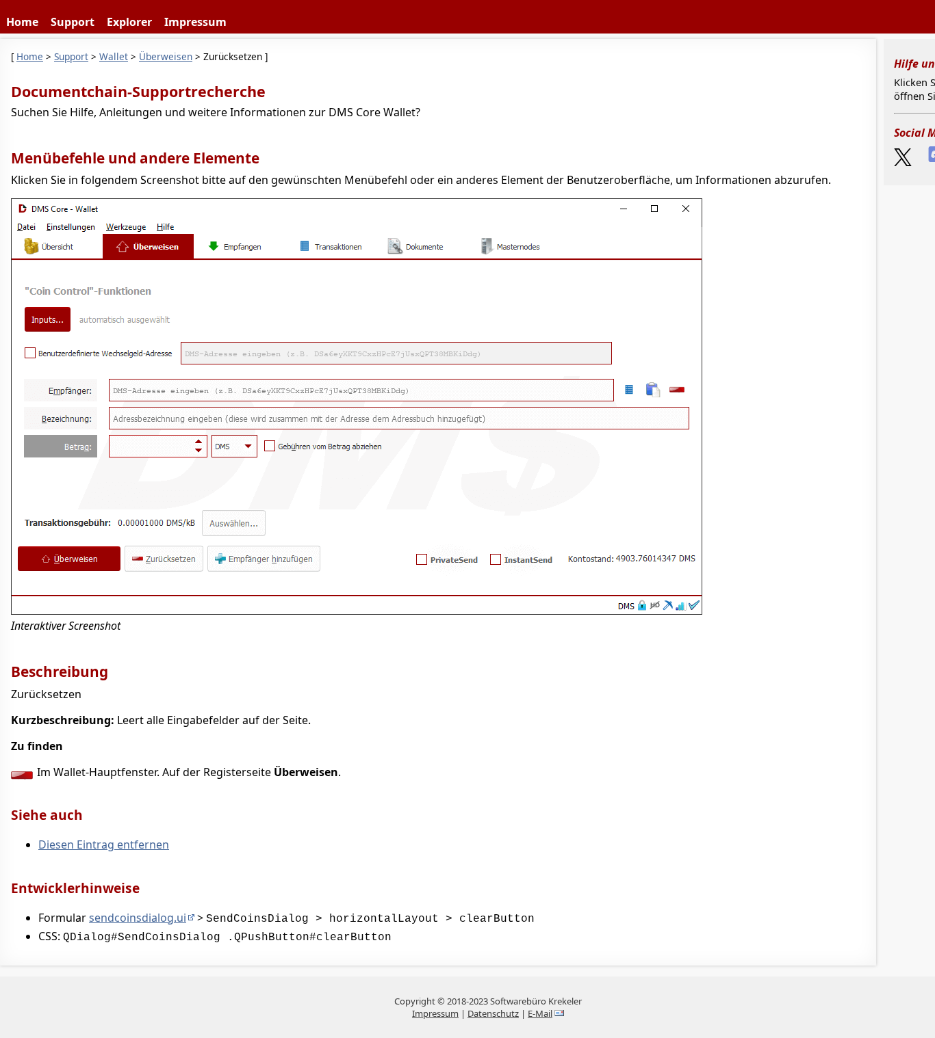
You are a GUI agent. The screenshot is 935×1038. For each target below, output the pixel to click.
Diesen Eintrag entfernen (103, 844)
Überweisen (165, 56)
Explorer (129, 21)
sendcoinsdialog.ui (137, 917)
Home (22, 21)
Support (72, 21)
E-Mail (540, 1013)
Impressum (195, 21)
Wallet (113, 56)
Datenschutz (493, 1013)
